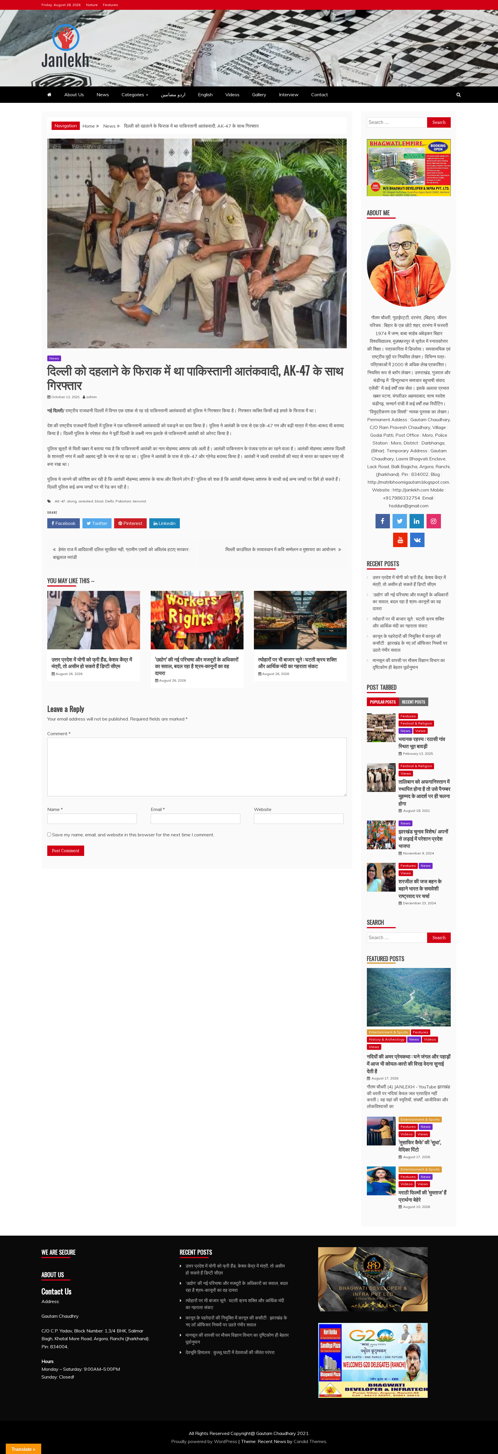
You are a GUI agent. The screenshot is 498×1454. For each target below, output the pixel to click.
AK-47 (60, 501)
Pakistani (123, 501)
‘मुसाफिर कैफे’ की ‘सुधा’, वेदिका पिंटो (420, 1145)
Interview (289, 94)
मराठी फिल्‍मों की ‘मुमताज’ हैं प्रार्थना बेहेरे (422, 1195)
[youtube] (400, 540)
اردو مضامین (173, 94)
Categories (133, 94)
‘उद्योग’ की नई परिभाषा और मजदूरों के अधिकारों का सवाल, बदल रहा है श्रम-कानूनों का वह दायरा (196, 665)
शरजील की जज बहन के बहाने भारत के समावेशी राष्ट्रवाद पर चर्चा (420, 888)
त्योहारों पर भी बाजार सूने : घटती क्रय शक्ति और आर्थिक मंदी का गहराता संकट (297, 662)
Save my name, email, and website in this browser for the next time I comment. (133, 834)
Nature (92, 5)
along (72, 501)
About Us (74, 94)
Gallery (259, 94)
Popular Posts (383, 702)
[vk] (417, 540)
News (103, 94)
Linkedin (166, 523)
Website (262, 809)
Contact (319, 94)
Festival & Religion (416, 723)
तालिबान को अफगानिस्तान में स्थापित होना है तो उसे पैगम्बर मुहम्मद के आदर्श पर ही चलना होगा (424, 792)
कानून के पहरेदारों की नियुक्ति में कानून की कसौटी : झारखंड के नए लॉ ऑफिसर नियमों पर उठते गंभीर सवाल (410, 643)
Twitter (99, 523)
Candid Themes (310, 1441)
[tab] (383, 701)
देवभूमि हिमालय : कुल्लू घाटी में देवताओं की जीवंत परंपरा (230, 1352)
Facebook (65, 523)
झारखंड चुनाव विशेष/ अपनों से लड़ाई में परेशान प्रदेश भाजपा (423, 838)
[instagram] (434, 521)
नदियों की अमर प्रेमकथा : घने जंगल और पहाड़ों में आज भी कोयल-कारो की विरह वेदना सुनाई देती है (408, 1063)
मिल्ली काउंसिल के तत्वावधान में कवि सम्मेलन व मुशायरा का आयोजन (280, 549)
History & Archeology (386, 1039)
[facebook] (383, 521)
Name (55, 809)
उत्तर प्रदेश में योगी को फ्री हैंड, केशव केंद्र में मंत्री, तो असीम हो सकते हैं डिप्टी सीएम (92, 662)
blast (99, 501)
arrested (85, 501)
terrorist (139, 501)
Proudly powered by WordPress (204, 1441)
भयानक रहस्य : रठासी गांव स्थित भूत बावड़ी (422, 742)
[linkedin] (417, 521)
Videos (232, 94)
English (205, 94)
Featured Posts (385, 958)
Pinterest (132, 523)
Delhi (109, 501)
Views (420, 731)
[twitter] (400, 521)
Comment (59, 733)
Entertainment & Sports (388, 1032)
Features (110, 5)
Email (158, 809)
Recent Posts (413, 702)
